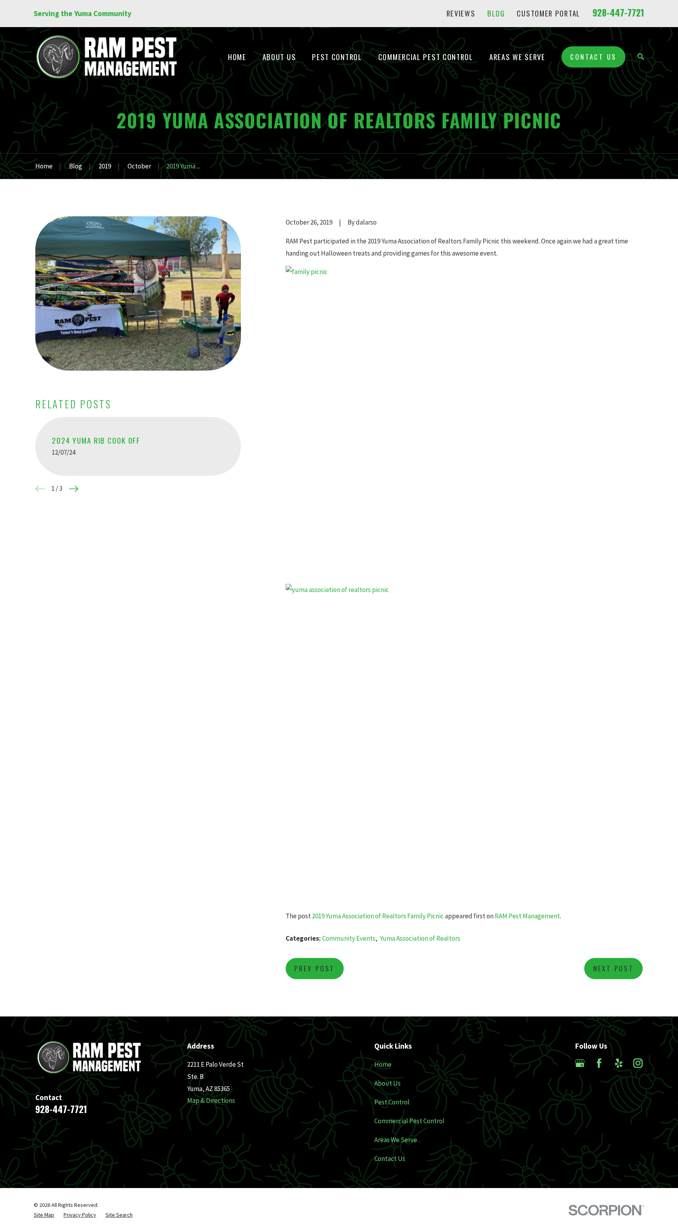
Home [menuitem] (237, 56)
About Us (387, 1083)
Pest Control (392, 1102)
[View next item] (73, 489)
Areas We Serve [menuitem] (517, 56)
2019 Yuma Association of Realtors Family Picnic (378, 916)
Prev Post (314, 968)
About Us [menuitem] (279, 56)
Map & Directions (211, 1100)
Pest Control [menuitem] (337, 56)
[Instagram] (638, 1063)
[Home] (106, 57)
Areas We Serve (395, 1139)
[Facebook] (599, 1063)
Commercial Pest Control (409, 1121)
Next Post (613, 968)
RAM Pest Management (527, 916)
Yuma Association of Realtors (420, 938)
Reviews (461, 13)
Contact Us (593, 57)
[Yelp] (618, 1063)
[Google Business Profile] (580, 1063)
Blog (496, 13)
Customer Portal (548, 13)
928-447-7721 (618, 12)
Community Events (348, 938)
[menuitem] (44, 1215)
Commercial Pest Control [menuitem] (425, 56)
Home (383, 1064)
